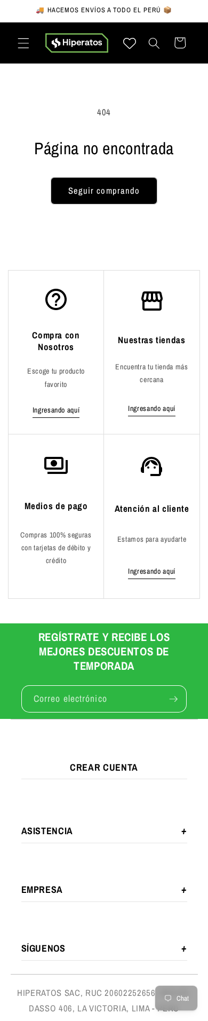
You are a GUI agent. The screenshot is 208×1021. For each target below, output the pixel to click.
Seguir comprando (104, 190)
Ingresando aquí (56, 410)
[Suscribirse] (173, 699)
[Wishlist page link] (129, 43)
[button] (23, 43)
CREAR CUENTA (104, 767)
